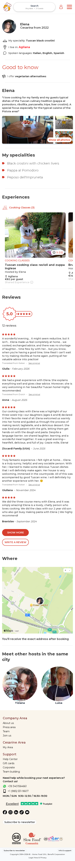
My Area (8, 747)
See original (34, 363)
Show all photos (59, 139)
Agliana (24, 47)
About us (8, 723)
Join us (7, 735)
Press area (9, 727)
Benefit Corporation (56, 854)
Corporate (9, 767)
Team (6, 731)
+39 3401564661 (17, 786)
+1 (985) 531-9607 (18, 791)
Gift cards (8, 763)
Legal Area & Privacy (37, 857)
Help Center (10, 759)
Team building (11, 771)
